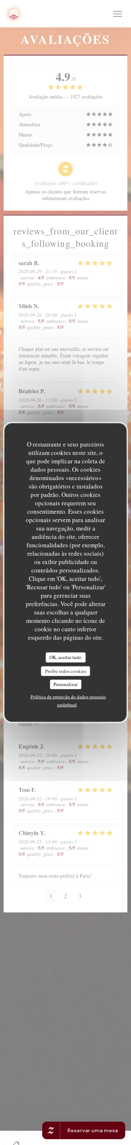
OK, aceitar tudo (65, 657)
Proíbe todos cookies (65, 670)
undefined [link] (67, 704)
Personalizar (65, 684)
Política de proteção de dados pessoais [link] (68, 696)
